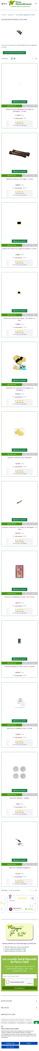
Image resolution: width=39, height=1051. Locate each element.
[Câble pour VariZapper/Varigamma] (19, 842)
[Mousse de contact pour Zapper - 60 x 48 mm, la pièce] (19, 292)
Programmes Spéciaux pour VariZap (13, 1020)
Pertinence (4, 58)
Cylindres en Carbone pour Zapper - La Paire (19, 179)
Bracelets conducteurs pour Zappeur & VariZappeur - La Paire (19, 528)
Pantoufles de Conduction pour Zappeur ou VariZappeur (19, 389)
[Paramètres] (36, 3)
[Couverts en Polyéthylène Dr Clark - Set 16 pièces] (19, 571)
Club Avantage (18, 118)
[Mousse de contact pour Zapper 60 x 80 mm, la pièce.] (19, 223)
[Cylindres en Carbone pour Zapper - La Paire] (19, 153)
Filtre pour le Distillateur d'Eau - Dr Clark (19, 728)
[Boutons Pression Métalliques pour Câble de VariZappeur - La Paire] (19, 83)
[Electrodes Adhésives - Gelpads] (19, 772)
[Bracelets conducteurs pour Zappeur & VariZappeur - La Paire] (19, 501)
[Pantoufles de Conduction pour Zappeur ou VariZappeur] (19, 362)
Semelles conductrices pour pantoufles (19, 457)
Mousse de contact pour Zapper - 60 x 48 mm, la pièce (19, 319)
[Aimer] (33, 106)
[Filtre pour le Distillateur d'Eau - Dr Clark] (19, 703)
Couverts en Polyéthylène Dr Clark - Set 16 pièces (19, 597)
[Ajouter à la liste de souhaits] (26, 106)
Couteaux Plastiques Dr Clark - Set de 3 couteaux (19, 666)
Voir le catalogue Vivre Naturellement (14, 52)
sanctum (28, 1020)
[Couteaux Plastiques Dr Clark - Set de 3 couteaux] (19, 641)
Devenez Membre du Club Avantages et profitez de (19, 943)
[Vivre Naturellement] (20, 3)
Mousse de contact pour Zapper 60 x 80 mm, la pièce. (19, 249)
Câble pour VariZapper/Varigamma (19, 868)
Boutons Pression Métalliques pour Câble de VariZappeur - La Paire (19, 110)
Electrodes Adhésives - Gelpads (19, 798)
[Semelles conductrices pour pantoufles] (19, 432)
